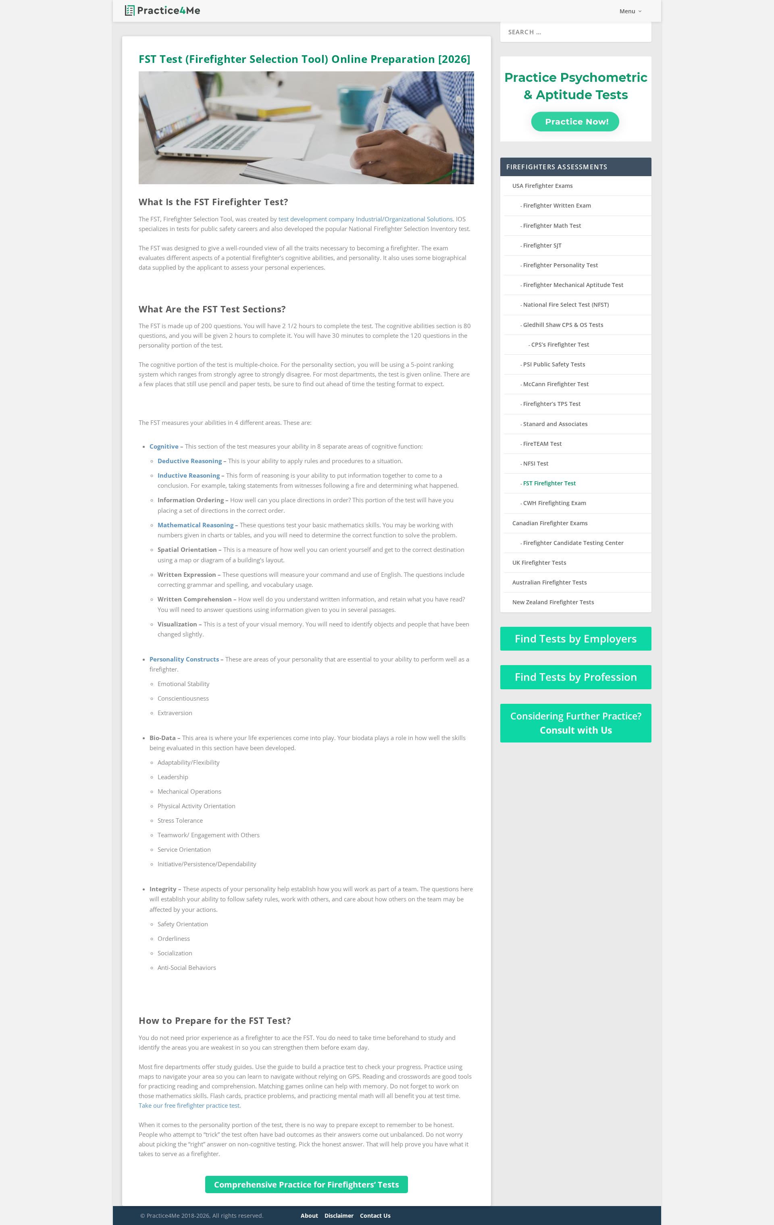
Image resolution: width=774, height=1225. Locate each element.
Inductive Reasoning (189, 475)
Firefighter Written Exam (557, 205)
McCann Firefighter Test (556, 384)
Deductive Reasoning (190, 461)
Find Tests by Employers (576, 638)
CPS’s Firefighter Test (560, 344)
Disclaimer (339, 1215)
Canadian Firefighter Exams (550, 523)
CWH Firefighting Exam (554, 503)
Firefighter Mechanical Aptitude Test (573, 285)
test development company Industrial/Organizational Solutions (366, 219)
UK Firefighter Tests (539, 562)
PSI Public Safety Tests (554, 364)
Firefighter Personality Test (560, 265)
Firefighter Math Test (552, 225)
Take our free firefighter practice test (189, 1105)
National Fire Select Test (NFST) (566, 304)
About (309, 1215)
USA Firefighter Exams (542, 185)
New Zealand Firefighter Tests (553, 602)
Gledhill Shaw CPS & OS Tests (563, 325)
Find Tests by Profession (576, 677)
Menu (627, 11)
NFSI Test (536, 463)
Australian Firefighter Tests (549, 582)
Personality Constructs (184, 659)
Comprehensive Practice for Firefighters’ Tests (306, 1184)
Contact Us (375, 1215)
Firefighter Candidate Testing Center (573, 543)
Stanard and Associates (555, 424)
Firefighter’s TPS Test (552, 404)
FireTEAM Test (542, 443)
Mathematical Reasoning (195, 525)
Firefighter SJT (542, 245)
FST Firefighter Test (549, 483)
